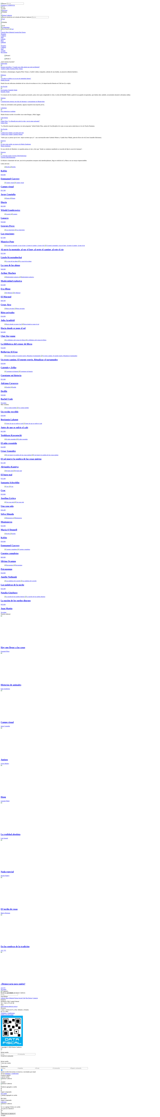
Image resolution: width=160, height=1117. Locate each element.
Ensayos (3, 140)
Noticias (3, 98)
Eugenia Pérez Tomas (16, 68)
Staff (2, 37)
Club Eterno (4, 117)
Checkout (3, 1102)
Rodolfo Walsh (5, 92)
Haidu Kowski (5, 80)
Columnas (4, 108)
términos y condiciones (12, 1073)
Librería (3, 32)
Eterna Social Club (19, 998)
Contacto (35, 998)
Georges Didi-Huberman (8, 157)
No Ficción (4, 86)
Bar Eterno (22, 32)
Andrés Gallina (5, 68)
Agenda (16, 32)
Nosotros (3, 34)
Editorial (11, 32)
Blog (7, 32)
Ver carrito (4, 1093)
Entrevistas (4, 63)
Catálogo (3, 35)
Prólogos (3, 75)
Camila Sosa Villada (7, 134)
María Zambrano (6, 146)
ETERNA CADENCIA (8, 5)
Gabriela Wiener (17, 134)
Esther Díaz (4, 123)
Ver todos (3, 403)
